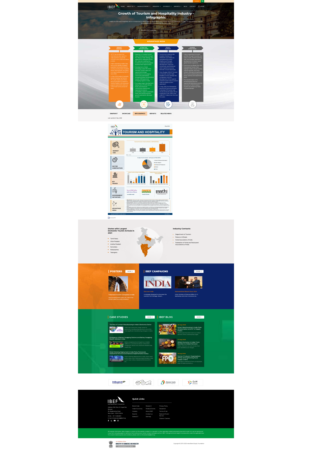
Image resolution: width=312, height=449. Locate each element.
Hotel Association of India (183, 240)
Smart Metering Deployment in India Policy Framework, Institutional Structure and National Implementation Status (129, 352)
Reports (153, 113)
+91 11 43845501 (116, 416)
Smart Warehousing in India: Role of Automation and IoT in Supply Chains (190, 329)
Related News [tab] (166, 113)
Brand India (135, 406)
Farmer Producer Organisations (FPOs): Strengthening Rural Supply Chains (189, 357)
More (202, 6)
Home (123, 6)
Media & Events (150, 408)
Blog (185, 6)
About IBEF (149, 411)
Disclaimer (162, 408)
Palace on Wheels (181, 237)
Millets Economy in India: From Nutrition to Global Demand (189, 343)
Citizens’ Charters (164, 418)
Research (149, 406)
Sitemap (148, 416)
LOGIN (197, 1)
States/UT (166, 6)
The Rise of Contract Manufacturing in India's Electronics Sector (130, 324)
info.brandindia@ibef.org (119, 418)
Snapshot (114, 113)
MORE (129, 271)
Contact (193, 6)
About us (130, 6)
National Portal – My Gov (164, 415)
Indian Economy (143, 6)
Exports (177, 6)
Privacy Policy (163, 406)
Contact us (149, 414)
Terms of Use (163, 411)
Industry (156, 6)
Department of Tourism (183, 234)
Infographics (140, 113)
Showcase (126, 113)
